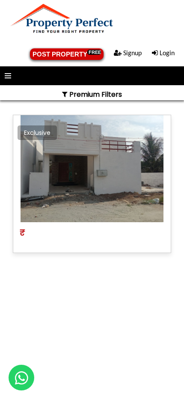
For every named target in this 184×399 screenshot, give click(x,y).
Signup (132, 53)
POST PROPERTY (67, 54)
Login (166, 53)
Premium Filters (95, 94)
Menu (92, 75)
